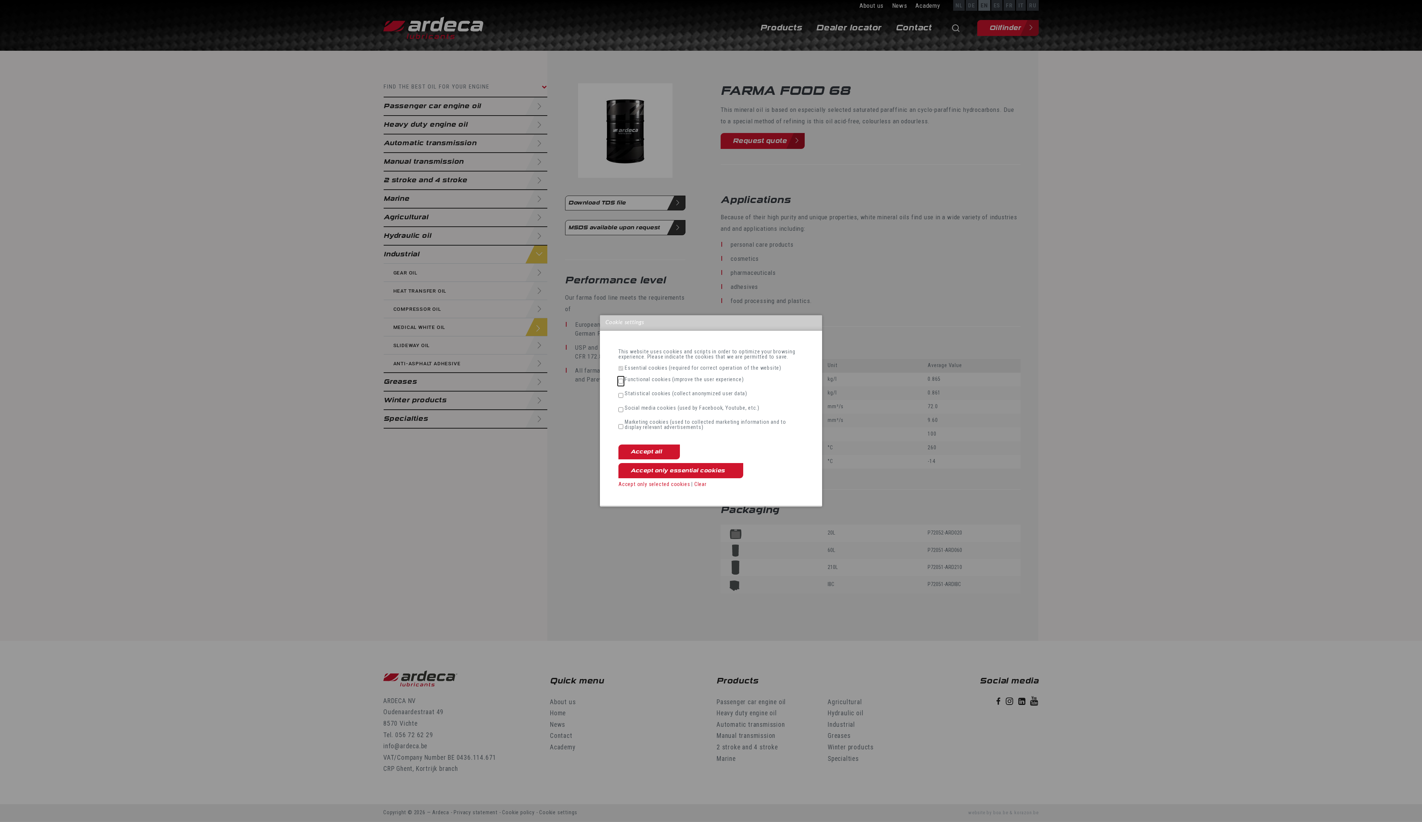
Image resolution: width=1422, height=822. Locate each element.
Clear (700, 484)
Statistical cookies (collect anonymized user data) (686, 393)
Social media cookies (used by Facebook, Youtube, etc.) (692, 408)
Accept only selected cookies (654, 484)
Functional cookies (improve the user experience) (684, 379)
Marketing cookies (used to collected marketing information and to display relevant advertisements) (705, 425)
